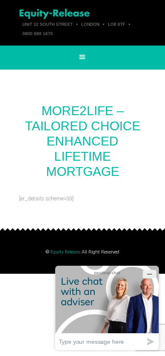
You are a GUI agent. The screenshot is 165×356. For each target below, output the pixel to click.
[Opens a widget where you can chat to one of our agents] (107, 307)
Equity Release (65, 252)
